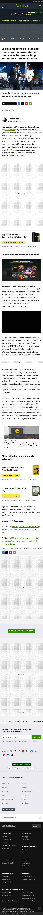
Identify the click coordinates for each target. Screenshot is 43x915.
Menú (3, 7)
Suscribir (36, 737)
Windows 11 (26, 803)
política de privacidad (30, 741)
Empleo (5, 803)
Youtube (23, 751)
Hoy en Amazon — (11, 475)
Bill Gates (14, 39)
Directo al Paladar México (10, 901)
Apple (4, 795)
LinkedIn (8, 754)
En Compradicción (11, 440)
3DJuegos (25, 837)
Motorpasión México (29, 901)
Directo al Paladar (8, 863)
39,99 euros (12, 150)
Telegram (31, 751)
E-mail (30, 103)
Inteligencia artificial (9, 799)
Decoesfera (6, 879)
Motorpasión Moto (28, 866)
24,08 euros (20, 155)
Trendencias (6, 876)
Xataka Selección (21, 14)
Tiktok (12, 754)
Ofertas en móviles (9, 21)
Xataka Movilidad (28, 791)
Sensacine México (28, 895)
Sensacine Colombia (28, 898)
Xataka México (7, 892)
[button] (15, 118)
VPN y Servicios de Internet (30, 21)
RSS (35, 751)
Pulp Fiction (10, 130)
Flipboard (26, 103)
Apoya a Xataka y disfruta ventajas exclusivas (21, 768)
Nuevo (40, 7)
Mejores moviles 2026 (24, 721)
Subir (35, 826)
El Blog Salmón (27, 876)
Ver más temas (8, 810)
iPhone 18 (36, 39)
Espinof (24, 853)
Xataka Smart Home (8, 845)
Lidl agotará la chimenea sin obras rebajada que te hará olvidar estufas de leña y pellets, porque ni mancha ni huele (20, 445)
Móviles (24, 787)
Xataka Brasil (6, 895)
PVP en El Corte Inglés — (13, 242)
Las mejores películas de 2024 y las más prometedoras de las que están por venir (21, 529)
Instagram (27, 751)
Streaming (6, 783)
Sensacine (25, 850)
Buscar (40, 818)
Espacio (5, 787)
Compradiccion (7, 882)
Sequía (22, 39)
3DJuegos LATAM (27, 892)
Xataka (21, 6)
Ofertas (27, 548)
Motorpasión (26, 863)
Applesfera (5, 842)
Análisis (25, 783)
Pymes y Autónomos (28, 879)
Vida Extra (25, 840)
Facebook (19, 103)
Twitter (22, 103)
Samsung (25, 795)
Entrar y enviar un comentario (22, 631)
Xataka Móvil (6, 840)
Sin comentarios (10, 104)
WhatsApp (10, 751)
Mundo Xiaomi (7, 848)
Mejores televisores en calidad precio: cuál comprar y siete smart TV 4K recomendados (20, 541)
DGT (29, 39)
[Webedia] (38, 1)
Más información (32, 913)
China (6, 39)
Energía (5, 791)
